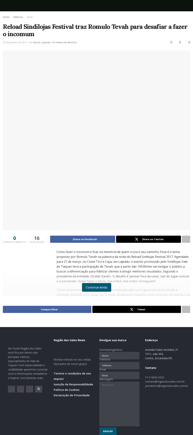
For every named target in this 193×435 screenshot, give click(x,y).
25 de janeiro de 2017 (15, 42)
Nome (110, 349)
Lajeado (46, 42)
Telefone (104, 359)
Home (6, 17)
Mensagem (106, 379)
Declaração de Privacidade (72, 395)
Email (102, 369)
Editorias (18, 17)
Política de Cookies (67, 390)
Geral (30, 17)
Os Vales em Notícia (64, 42)
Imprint (59, 379)
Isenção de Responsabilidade (73, 384)
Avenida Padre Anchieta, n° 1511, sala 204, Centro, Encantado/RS (161, 354)
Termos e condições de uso (72, 373)
